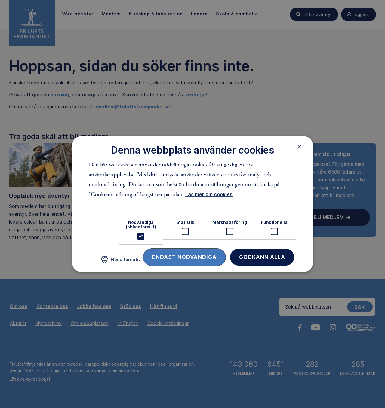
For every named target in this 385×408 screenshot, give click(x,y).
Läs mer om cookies (209, 194)
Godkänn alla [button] (262, 257)
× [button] (299, 146)
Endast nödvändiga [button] (184, 257)
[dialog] (192, 204)
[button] (121, 262)
